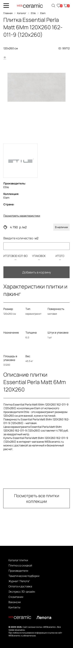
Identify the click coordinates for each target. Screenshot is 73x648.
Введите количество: (20, 238)
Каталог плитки (18, 560)
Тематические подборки (23, 576)
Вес (27, 356)
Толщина (31, 332)
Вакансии (14, 602)
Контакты (14, 607)
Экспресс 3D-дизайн (21, 591)
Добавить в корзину (36, 272)
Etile (33, 13)
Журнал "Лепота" (19, 581)
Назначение (11, 332)
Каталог (21, 13)
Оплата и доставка (20, 586)
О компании (15, 597)
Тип (27, 309)
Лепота (43, 617)
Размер (8, 309)
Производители (18, 571)
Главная (8, 13)
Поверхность (56, 309)
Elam (42, 13)
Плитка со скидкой (20, 565)
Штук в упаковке (58, 332)
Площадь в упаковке (10, 358)
